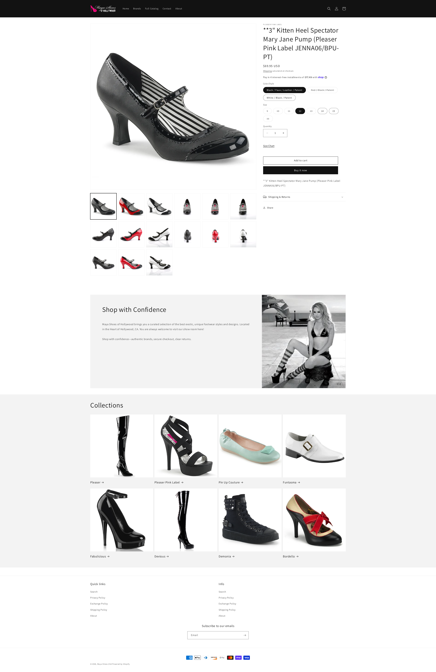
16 (270, 119)
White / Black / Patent (279, 97)
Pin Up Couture (229, 482)
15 (333, 111)
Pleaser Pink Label (167, 482)
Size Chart (268, 146)
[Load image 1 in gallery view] (103, 206)
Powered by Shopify (121, 664)
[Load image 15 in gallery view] (159, 262)
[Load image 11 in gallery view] (215, 234)
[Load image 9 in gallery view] (159, 234)
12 (300, 111)
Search (94, 591)
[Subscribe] (244, 635)
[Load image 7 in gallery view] (103, 234)
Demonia (225, 556)
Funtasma (290, 482)
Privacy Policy (97, 597)
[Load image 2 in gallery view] (131, 206)
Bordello (289, 556)
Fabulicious (98, 556)
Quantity (267, 126)
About (93, 615)
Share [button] (270, 207)
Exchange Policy (99, 603)
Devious (159, 556)
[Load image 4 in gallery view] (187, 206)
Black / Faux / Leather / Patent (284, 89)
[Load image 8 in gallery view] (131, 234)
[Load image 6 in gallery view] (243, 206)
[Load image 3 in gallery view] (159, 206)
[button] (329, 8)
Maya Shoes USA (104, 664)
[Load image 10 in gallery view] (187, 234)
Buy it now (300, 170)
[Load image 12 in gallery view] (243, 234)
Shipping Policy (98, 609)
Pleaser (95, 482)
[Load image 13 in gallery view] (103, 262)
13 (313, 111)
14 (322, 111)
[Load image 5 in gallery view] (215, 206)
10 (280, 111)
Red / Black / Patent (324, 90)
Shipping (267, 71)
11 (291, 111)
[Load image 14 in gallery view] (131, 262)
